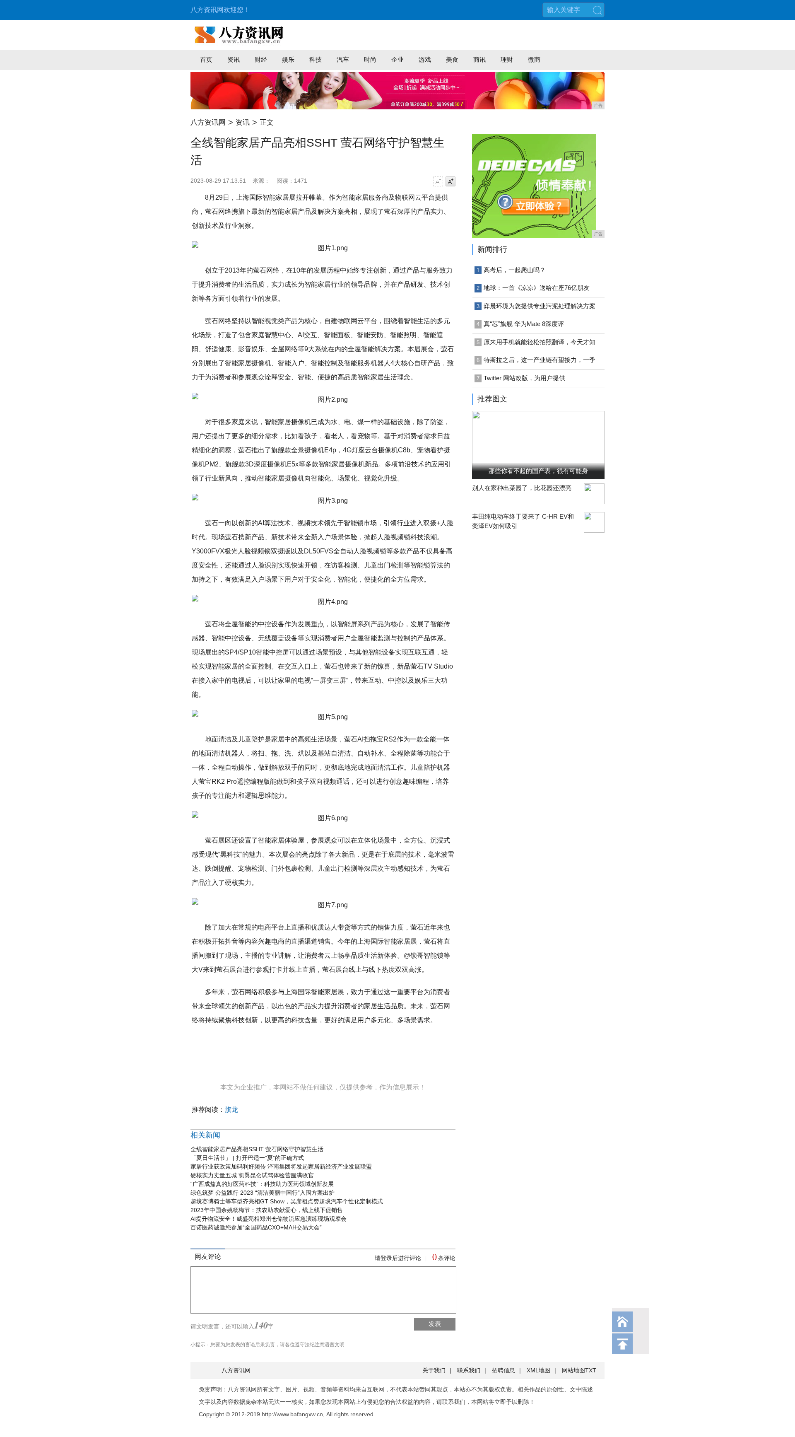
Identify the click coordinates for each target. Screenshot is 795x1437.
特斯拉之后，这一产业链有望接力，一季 (539, 359)
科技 (315, 59)
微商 (534, 59)
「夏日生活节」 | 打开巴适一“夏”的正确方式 (247, 1157)
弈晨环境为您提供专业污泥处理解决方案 (539, 305)
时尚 (370, 59)
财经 (261, 59)
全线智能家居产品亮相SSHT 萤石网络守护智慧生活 (256, 1149)
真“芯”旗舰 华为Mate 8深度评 (524, 323)
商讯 (479, 59)
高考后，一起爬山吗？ (515, 269)
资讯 (233, 59)
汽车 (343, 59)
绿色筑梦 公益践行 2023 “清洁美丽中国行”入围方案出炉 (262, 1192)
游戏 (425, 59)
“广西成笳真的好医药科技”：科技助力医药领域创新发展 (262, 1184)
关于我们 (434, 1370)
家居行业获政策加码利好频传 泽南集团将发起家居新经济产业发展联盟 (281, 1166)
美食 (452, 59)
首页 (206, 59)
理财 (507, 59)
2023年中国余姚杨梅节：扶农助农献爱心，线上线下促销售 (266, 1210)
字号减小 (438, 181)
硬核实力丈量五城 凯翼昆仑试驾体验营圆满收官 (252, 1175)
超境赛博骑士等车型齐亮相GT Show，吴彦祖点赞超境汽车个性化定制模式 (286, 1201)
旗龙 (231, 1109)
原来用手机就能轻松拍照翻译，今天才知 (539, 341)
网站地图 (573, 1370)
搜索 (597, 9)
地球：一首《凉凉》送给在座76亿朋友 (537, 287)
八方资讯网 (208, 122)
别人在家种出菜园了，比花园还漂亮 (521, 487)
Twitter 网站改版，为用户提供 (524, 378)
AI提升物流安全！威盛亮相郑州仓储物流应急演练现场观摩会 (268, 1218)
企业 (397, 59)
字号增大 (450, 181)
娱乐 (288, 59)
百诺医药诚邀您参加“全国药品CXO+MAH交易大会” (256, 1227)
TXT (590, 1370)
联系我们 (468, 1370)
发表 (435, 1323)
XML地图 (538, 1370)
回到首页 (622, 1321)
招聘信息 (503, 1370)
